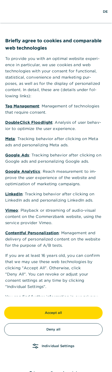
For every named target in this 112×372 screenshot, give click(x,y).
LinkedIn (13, 193)
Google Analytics (22, 171)
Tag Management (22, 106)
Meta (10, 138)
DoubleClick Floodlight (28, 122)
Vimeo (11, 210)
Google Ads (17, 155)
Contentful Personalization (32, 232)
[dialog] (56, 186)
